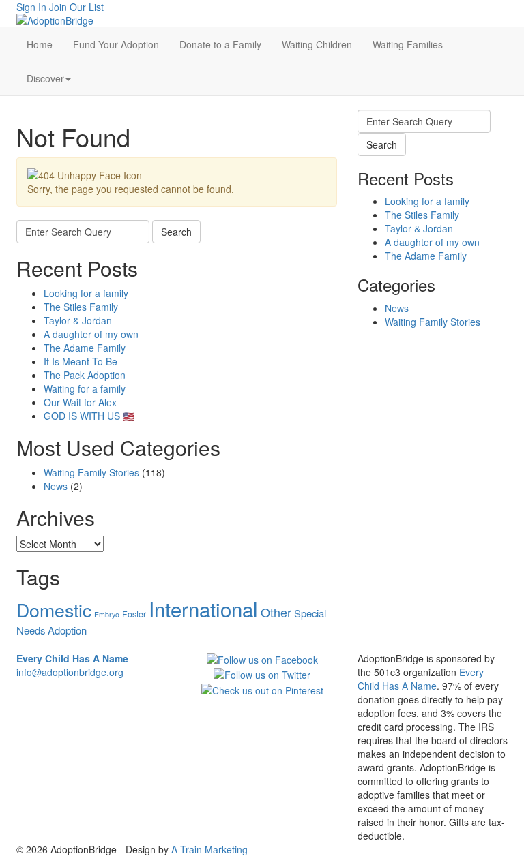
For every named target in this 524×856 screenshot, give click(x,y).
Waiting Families (408, 44)
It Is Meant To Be (80, 361)
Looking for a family (86, 293)
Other (276, 612)
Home (40, 44)
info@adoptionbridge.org (69, 672)
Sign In (31, 7)
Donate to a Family (220, 44)
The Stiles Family (81, 307)
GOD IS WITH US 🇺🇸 (89, 416)
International (203, 608)
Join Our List (76, 7)
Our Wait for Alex (80, 402)
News (56, 486)
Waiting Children (317, 44)
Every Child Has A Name (421, 678)
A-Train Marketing (209, 849)
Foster (134, 614)
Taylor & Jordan (78, 320)
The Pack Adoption (85, 375)
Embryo (106, 614)
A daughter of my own (91, 334)
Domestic (53, 609)
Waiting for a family (85, 388)
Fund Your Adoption (116, 44)
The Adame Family (85, 347)
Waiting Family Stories (91, 472)
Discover (45, 78)
